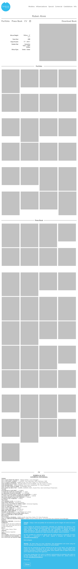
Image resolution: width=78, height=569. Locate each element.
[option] (39, 42)
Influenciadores (41, 6)
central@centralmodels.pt (31, 537)
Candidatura (68, 6)
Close (27, 564)
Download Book (69, 21)
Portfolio (5, 21)
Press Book (17, 21)
